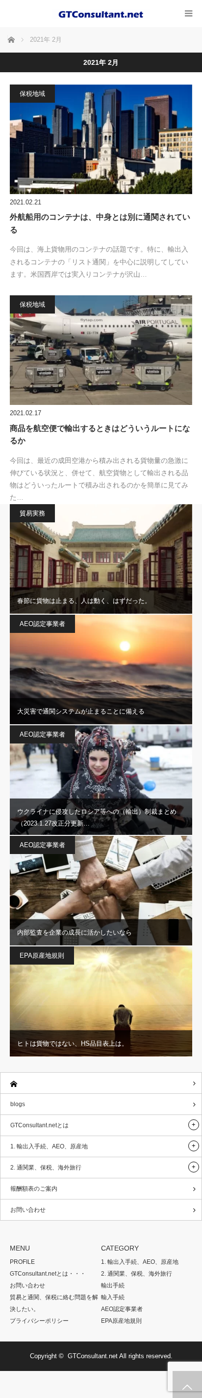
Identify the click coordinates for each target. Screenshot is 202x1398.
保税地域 (32, 93)
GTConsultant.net (93, 1356)
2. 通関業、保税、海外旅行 (45, 1167)
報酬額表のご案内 (33, 1188)
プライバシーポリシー (39, 1320)
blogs (17, 1104)
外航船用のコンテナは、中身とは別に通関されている (100, 223)
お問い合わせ (28, 1209)
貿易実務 (32, 513)
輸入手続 (113, 1297)
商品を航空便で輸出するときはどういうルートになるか (100, 434)
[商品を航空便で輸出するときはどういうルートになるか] (101, 350)
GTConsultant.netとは (39, 1125)
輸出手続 (113, 1285)
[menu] (188, 13)
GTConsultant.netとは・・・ (48, 1273)
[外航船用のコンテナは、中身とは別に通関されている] (101, 139)
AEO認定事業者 (42, 624)
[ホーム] (101, 1083)
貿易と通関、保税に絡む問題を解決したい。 (54, 1303)
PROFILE (22, 1261)
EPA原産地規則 (42, 955)
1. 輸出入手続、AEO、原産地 (49, 1146)
